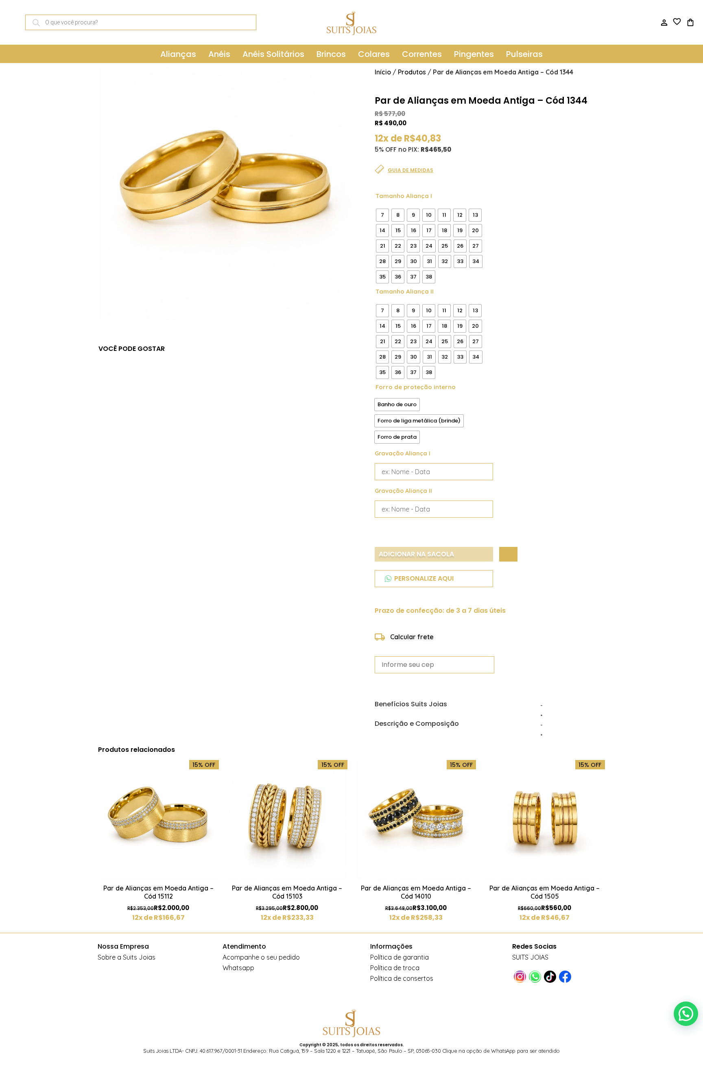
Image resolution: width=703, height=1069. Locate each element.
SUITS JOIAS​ (530, 957)
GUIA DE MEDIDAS (410, 170)
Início (383, 72)
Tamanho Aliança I (404, 196)
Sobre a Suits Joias (126, 957)
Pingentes (474, 54)
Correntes (422, 54)
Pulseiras (524, 54)
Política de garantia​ (399, 957)
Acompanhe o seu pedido (261, 957)
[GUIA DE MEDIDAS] (379, 169)
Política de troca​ (394, 968)
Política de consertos (401, 978)
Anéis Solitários (273, 54)
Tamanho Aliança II (405, 291)
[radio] (382, 215)
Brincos (331, 54)
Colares (374, 54)
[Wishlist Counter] (677, 21)
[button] (686, 1014)
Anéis (219, 54)
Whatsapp (238, 968)
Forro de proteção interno (416, 387)
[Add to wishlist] (508, 554)
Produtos (412, 72)
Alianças (178, 54)
